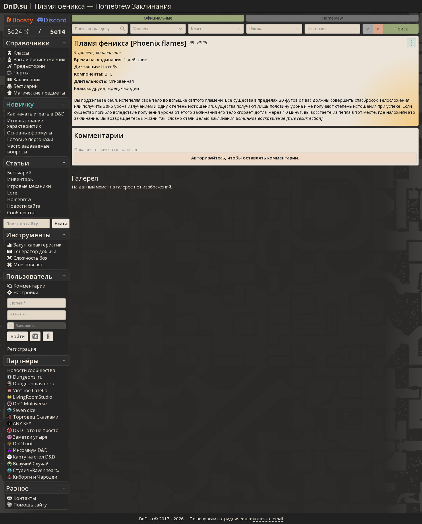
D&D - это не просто (36, 430)
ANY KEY (22, 423)
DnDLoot (23, 443)
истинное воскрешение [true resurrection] (279, 118)
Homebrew (332, 18)
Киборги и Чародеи (35, 477)
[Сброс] (378, 29)
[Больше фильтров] (368, 29)
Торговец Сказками (35, 417)
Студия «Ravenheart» (36, 470)
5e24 (15, 31)
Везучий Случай (31, 464)
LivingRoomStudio (32, 397)
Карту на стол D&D (34, 457)
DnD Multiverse (30, 403)
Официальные (158, 18)
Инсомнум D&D (30, 450)
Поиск (401, 29)
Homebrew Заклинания (133, 6)
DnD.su (15, 6)
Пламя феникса (59, 6)
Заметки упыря (30, 437)
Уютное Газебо (30, 390)
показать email (268, 518)
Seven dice (24, 410)
